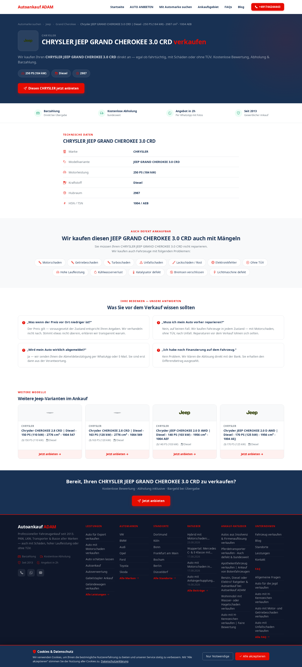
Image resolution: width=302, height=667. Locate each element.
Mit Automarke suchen (175, 7)
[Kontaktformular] (40, 572)
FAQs (228, 7)
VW (122, 534)
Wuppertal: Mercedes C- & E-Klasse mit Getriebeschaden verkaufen (201, 550)
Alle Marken (128, 578)
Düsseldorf (160, 572)
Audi (123, 547)
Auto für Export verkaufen (96, 536)
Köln (156, 541)
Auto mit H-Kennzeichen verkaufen (263, 598)
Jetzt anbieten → (50, 454)
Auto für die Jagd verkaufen (266, 585)
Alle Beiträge (196, 590)
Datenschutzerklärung (114, 661)
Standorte (261, 547)
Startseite (117, 7)
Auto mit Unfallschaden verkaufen (264, 627)
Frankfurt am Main (165, 553)
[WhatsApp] (31, 572)
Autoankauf (35, 7)
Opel (123, 553)
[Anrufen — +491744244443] (21, 572)
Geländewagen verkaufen (96, 586)
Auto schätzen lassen (100, 559)
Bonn (156, 547)
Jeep (48, 24)
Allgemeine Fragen (267, 577)
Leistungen (262, 553)
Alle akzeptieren (254, 656)
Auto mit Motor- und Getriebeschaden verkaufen (268, 612)
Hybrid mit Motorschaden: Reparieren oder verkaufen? (198, 536)
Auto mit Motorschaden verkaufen (95, 549)
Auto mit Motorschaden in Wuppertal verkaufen (201, 564)
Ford (123, 559)
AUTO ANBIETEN (141, 7)
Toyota (124, 566)
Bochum (158, 559)
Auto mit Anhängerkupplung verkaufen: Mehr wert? (199, 578)
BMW (123, 541)
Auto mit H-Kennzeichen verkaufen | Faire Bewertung (233, 621)
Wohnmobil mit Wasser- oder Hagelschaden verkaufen (231, 602)
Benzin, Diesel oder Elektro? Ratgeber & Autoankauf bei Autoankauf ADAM (234, 584)
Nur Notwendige (217, 656)
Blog (241, 7)
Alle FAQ (260, 637)
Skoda (124, 572)
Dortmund (160, 534)
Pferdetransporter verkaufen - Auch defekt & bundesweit (235, 553)
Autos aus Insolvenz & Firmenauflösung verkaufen (234, 538)
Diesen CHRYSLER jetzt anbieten (53, 88)
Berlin (157, 566)
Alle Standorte (163, 578)
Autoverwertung (96, 572)
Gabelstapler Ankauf (99, 578)
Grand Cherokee (66, 24)
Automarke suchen (29, 24)
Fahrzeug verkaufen (268, 534)
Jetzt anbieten (153, 501)
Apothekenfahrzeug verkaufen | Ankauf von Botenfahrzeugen (235, 567)
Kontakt (260, 559)
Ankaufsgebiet (208, 7)
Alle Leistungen (96, 594)
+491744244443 (269, 7)
